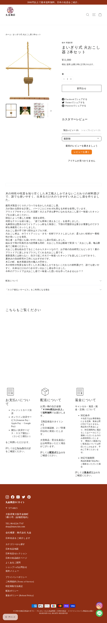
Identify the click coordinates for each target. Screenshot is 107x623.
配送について (12, 281)
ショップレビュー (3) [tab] (90, 130)
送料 (68, 64)
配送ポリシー (56, 452)
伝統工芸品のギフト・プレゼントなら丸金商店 (37, 611)
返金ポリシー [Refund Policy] (20, 595)
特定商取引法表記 (14, 586)
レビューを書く (82, 152)
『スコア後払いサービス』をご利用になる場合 (28, 289)
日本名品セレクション (16, 553)
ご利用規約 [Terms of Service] (20, 581)
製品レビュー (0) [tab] (71, 130)
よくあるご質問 (13, 562)
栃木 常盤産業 (67, 43)
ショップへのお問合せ (16, 567)
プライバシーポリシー (16, 577)
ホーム (8, 34)
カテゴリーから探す (15, 544)
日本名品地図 (12, 549)
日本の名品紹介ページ (16, 558)
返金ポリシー (91, 472)
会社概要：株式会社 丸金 (18, 532)
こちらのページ (23, 448)
